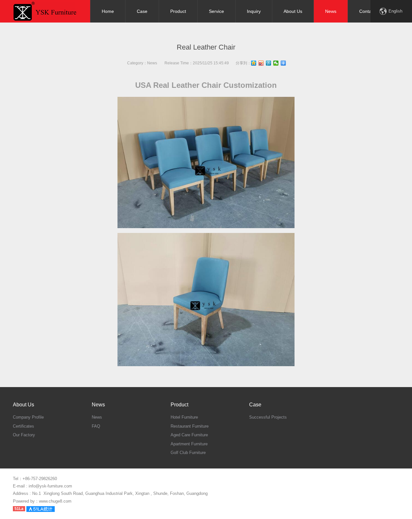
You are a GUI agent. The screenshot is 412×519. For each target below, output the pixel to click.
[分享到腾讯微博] (268, 63)
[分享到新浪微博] (261, 63)
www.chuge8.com (55, 501)
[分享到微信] (276, 63)
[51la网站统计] (40, 508)
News (152, 63)
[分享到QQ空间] (254, 63)
